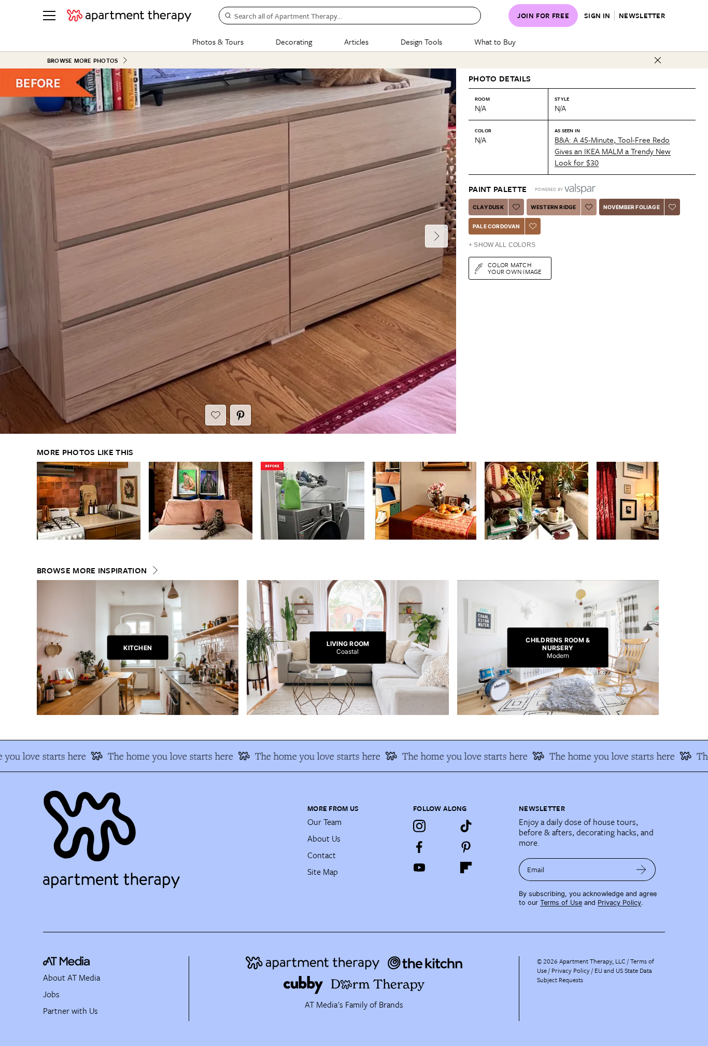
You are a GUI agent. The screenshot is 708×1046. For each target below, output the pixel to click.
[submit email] (641, 869)
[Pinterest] (466, 847)
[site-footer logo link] (66, 962)
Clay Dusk (488, 207)
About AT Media (71, 977)
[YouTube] (419, 867)
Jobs (51, 994)
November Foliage (631, 207)
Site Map (322, 871)
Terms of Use (561, 902)
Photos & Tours (218, 41)
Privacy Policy (619, 902)
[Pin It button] (240, 415)
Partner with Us (70, 1010)
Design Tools (421, 41)
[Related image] (88, 501)
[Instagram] (419, 826)
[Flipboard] (466, 867)
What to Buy (495, 41)
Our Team (324, 822)
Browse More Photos (82, 60)
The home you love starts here (154, 756)
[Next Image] (436, 236)
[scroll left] (45, 501)
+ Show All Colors (502, 245)
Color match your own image (515, 268)
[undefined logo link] (129, 15)
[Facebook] (419, 847)
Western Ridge (553, 207)
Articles (356, 41)
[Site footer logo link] (169, 834)
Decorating (294, 41)
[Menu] (49, 15)
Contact (321, 855)
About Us (324, 838)
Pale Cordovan (496, 226)
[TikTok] (466, 826)
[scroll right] (650, 501)
